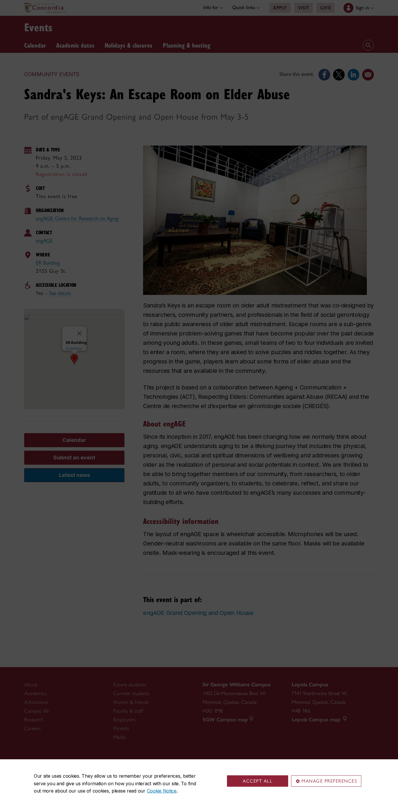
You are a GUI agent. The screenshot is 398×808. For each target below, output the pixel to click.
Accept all (257, 781)
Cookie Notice (162, 791)
